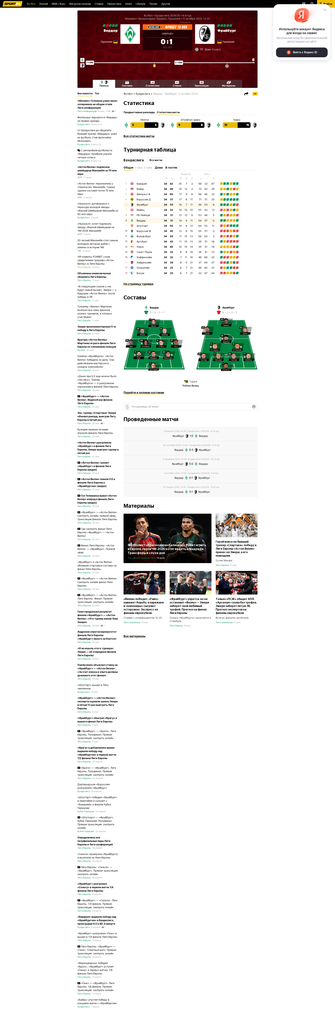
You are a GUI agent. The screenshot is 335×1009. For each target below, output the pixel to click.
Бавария (142, 183)
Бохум (140, 273)
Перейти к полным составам (144, 392)
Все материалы (135, 636)
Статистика (152, 85)
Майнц (140, 209)
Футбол (31, 3)
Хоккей (43, 3)
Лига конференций (87, 111)
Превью (104, 85)
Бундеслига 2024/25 (167, 15)
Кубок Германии (85, 811)
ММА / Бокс (58, 3)
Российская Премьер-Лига (142, 558)
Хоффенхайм (144, 257)
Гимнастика (114, 3)
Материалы (229, 85)
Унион (140, 246)
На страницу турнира (138, 284)
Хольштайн (143, 267)
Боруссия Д (144, 199)
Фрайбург (226, 30)
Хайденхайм (144, 262)
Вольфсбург (144, 236)
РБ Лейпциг (143, 215)
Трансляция (202, 85)
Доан (208, 49)
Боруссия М (144, 231)
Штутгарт (142, 225)
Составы (127, 85)
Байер (140, 188)
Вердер (111, 30)
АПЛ (79, 177)
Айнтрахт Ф (143, 194)
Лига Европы (222, 565)
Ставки (99, 3)
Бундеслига (143, 93)
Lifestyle (140, 3)
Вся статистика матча (139, 136)
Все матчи (156, 160)
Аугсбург (142, 241)
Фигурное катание (80, 3)
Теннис (153, 3)
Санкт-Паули (144, 251)
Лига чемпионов (132, 622)
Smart (128, 3)
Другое (165, 3)
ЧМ (79, 250)
